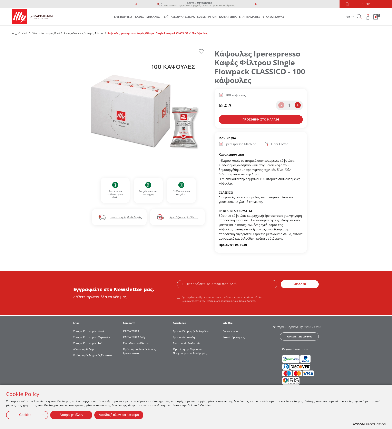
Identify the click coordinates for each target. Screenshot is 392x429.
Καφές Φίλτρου (95, 33)
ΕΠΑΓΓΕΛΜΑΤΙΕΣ (249, 17)
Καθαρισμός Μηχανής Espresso (92, 355)
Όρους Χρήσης (247, 301)
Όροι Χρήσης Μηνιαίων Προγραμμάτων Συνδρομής (190, 351)
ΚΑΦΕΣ (139, 17)
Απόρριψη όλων (71, 415)
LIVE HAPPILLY (123, 17)
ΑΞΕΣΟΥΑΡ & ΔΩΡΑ (183, 17)
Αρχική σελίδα (20, 33)
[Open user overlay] (368, 17)
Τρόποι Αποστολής (184, 337)
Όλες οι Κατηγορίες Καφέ (46, 33)
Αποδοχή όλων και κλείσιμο (119, 415)
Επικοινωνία (230, 331)
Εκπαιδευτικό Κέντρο (136, 343)
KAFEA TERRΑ (131, 331)
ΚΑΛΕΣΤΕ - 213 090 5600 (299, 336)
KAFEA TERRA (228, 17)
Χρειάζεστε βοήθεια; (183, 217)
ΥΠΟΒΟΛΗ (300, 284)
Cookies (25, 415)
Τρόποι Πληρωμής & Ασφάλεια (191, 331)
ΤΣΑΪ (165, 17)
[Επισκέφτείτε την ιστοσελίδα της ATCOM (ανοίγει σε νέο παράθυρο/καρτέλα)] (369, 424)
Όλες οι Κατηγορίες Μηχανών (91, 337)
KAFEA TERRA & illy (134, 337)
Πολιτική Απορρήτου (217, 301)
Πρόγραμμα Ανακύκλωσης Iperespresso (139, 351)
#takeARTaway (273, 17)
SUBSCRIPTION (207, 17)
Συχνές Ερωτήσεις (234, 337)
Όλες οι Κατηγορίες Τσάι (88, 343)
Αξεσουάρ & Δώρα (84, 349)
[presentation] (136, 4)
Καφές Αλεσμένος (73, 33)
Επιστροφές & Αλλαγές (126, 217)
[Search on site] (359, 17)
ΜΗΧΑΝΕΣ (153, 17)
